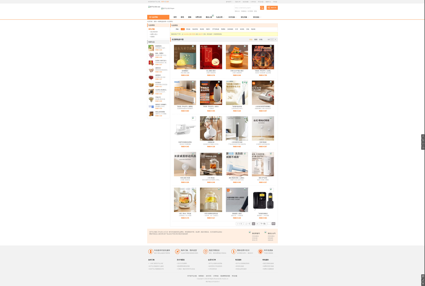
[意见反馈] (423, 280)
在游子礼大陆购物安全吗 (156, 269)
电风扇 (253, 29)
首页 (155, 21)
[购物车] (423, 140)
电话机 (202, 29)
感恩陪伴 (158, 75)
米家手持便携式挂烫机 (185, 142)
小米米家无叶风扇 (237, 142)
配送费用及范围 (225, 276)
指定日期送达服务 (268, 263)
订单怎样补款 (213, 269)
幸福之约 (158, 97)
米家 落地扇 (262, 142)
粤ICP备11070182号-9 (212, 281)
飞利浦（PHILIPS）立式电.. (263, 71)
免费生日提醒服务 (268, 269)
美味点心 (237, 11)
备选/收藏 (245, 2)
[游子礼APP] (423, 276)
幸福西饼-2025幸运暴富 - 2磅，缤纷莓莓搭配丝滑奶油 (223, 34)
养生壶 (188, 29)
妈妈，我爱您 (159, 53)
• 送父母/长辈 (154, 32)
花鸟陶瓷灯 (185, 71)
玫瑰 (255, 11)
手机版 (275, 2)
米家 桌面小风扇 (185, 178)
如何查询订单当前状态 (215, 266)
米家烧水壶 (211, 142)
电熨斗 (208, 29)
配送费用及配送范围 (184, 266)
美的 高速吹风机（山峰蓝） (237, 178)
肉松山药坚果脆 (160, 112)
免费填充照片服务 (268, 266)
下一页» (263, 224)
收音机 (242, 29)
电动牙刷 (195, 29)
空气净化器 (215, 29)
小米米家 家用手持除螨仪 (262, 106)
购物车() (273, 7)
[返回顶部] (423, 284)
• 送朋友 (152, 36)
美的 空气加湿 (263, 178)
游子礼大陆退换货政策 (242, 263)
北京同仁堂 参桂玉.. (161, 90)
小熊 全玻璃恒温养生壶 (211, 213)
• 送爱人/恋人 (154, 34)
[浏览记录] (423, 148)
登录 (162, 1)
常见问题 (260, 2)
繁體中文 (268, 2)
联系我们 (201, 276)
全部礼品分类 (162, 21)
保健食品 (243, 11)
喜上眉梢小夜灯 (211, 71)
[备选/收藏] (423, 144)
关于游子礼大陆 (192, 276)
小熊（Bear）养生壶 (185, 213)
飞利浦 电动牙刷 (237, 106)
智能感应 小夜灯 (237, 213)
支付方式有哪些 (182, 263)
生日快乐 (158, 82)
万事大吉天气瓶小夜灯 (237, 71)
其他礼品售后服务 (241, 269)
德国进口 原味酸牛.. (161, 104)
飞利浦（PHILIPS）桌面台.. (211, 106)
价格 (260, 39)
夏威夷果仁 (158, 46)
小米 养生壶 (211, 178)
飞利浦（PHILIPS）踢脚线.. (185, 106)
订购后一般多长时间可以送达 (186, 269)
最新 (255, 39)
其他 (247, 29)
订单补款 (253, 2)
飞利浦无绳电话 (263, 213)
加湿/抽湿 (230, 29)
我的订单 (238, 2)
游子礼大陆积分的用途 (215, 263)
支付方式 (208, 276)
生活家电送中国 (178, 39)
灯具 (236, 29)
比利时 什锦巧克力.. (161, 60)
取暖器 (223, 29)
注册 (167, 1)
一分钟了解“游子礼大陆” (156, 263)
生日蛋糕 (250, 11)
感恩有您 (158, 68)
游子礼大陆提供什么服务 (156, 266)
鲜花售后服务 (240, 266)
